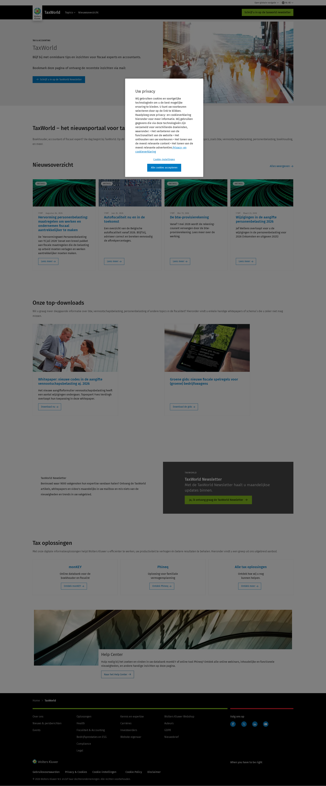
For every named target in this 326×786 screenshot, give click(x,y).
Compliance (84, 743)
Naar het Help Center (115, 674)
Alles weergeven (280, 166)
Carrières (125, 723)
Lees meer (46, 261)
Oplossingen (84, 716)
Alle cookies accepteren (164, 167)
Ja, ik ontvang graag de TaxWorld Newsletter (216, 499)
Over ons (38, 716)
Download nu (48, 406)
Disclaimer (154, 772)
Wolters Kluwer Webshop (179, 716)
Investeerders (128, 730)
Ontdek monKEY (72, 586)
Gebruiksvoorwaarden (46, 772)
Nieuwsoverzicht (88, 12)
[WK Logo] (45, 761)
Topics (69, 12)
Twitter (244, 724)
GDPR (167, 730)
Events (36, 730)
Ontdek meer (248, 586)
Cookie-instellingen (164, 159)
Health (81, 723)
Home (36, 700)
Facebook (233, 724)
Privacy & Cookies (76, 772)
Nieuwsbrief (171, 737)
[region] (164, 128)
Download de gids (182, 406)
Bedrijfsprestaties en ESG (92, 737)
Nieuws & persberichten (47, 723)
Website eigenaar (130, 737)
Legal (80, 750)
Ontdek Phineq (160, 586)
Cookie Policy (133, 772)
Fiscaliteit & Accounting (91, 730)
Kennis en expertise (132, 716)
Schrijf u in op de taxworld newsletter (267, 12)
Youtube (265, 724)
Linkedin (255, 724)
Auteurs (169, 723)
